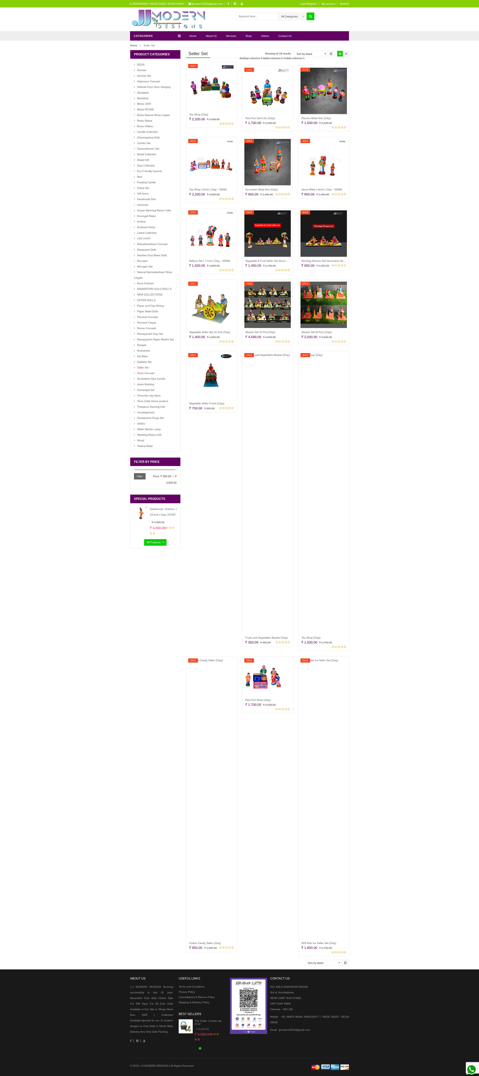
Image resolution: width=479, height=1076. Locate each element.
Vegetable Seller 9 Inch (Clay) (206, 403)
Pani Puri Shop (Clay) (258, 699)
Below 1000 (144, 103)
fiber (139, 176)
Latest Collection (147, 232)
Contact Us (285, 35)
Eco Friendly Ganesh (149, 171)
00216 (141, 64)
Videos (265, 35)
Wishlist (344, 3)
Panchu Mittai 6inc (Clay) (316, 118)
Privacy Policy (187, 991)
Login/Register (308, 3)
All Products (154, 542)
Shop (248, 35)
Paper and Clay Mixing (150, 305)
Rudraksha (143, 350)
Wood (140, 440)
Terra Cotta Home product (152, 401)
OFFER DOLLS (146, 300)
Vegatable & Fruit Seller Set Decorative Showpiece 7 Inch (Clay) (283, 260)
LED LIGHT (144, 238)
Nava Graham (145, 283)
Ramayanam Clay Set (150, 333)
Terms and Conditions (192, 986)
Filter (140, 476)
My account (328, 3)
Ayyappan (143, 92)
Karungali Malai (146, 215)
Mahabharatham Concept (152, 244)
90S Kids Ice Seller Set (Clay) (318, 943)
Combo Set (143, 143)
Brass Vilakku (145, 126)
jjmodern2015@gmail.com (207, 3)
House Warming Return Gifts (154, 210)
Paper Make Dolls (147, 311)
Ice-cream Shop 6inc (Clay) (261, 189)
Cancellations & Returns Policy (197, 997)
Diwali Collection (146, 154)
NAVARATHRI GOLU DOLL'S (154, 288)
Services (231, 35)
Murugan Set (144, 266)
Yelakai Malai (145, 445)
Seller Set (143, 367)
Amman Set (144, 75)
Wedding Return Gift (149, 434)
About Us (211, 35)
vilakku (141, 423)
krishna (141, 221)
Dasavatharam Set (148, 148)
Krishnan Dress (146, 227)
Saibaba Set (144, 361)
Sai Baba (142, 356)
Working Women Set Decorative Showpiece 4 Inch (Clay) (335, 260)
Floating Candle (146, 182)
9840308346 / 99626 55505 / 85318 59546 (158, 3)
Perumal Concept (147, 316)
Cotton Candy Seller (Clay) (205, 943)
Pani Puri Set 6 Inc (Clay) (260, 118)
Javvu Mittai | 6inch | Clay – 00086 (321, 189)
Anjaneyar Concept (148, 81)
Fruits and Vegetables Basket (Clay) (266, 637)
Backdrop (142, 98)
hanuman (142, 204)
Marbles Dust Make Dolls (152, 255)
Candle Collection (147, 131)
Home (192, 35)
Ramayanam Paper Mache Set (155, 339)
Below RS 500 (145, 109)
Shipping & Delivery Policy (194, 1002)
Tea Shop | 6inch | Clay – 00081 (208, 189)
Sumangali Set (145, 389)
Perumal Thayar (146, 322)
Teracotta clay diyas (149, 395)
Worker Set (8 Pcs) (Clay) (316, 332)
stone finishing (145, 384)
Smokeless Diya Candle (151, 378)
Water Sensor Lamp (149, 429)
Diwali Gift (143, 159)
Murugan (142, 260)
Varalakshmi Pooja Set (150, 417)
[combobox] (292, 16)
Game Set (143, 187)
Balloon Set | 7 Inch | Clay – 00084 (209, 260)
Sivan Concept (145, 373)
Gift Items (143, 193)
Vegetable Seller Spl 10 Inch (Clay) (209, 332)
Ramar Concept (146, 328)
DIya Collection (146, 165)
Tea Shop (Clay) (198, 114)
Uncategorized (145, 412)
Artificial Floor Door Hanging (153, 86)
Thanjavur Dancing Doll (151, 406)
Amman (141, 70)
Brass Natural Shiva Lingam (153, 115)
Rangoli (141, 345)
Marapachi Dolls (146, 249)
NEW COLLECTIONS (149, 294)
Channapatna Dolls (148, 137)
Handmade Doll (146, 199)
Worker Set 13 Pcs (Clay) (260, 332)
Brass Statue (144, 120)
